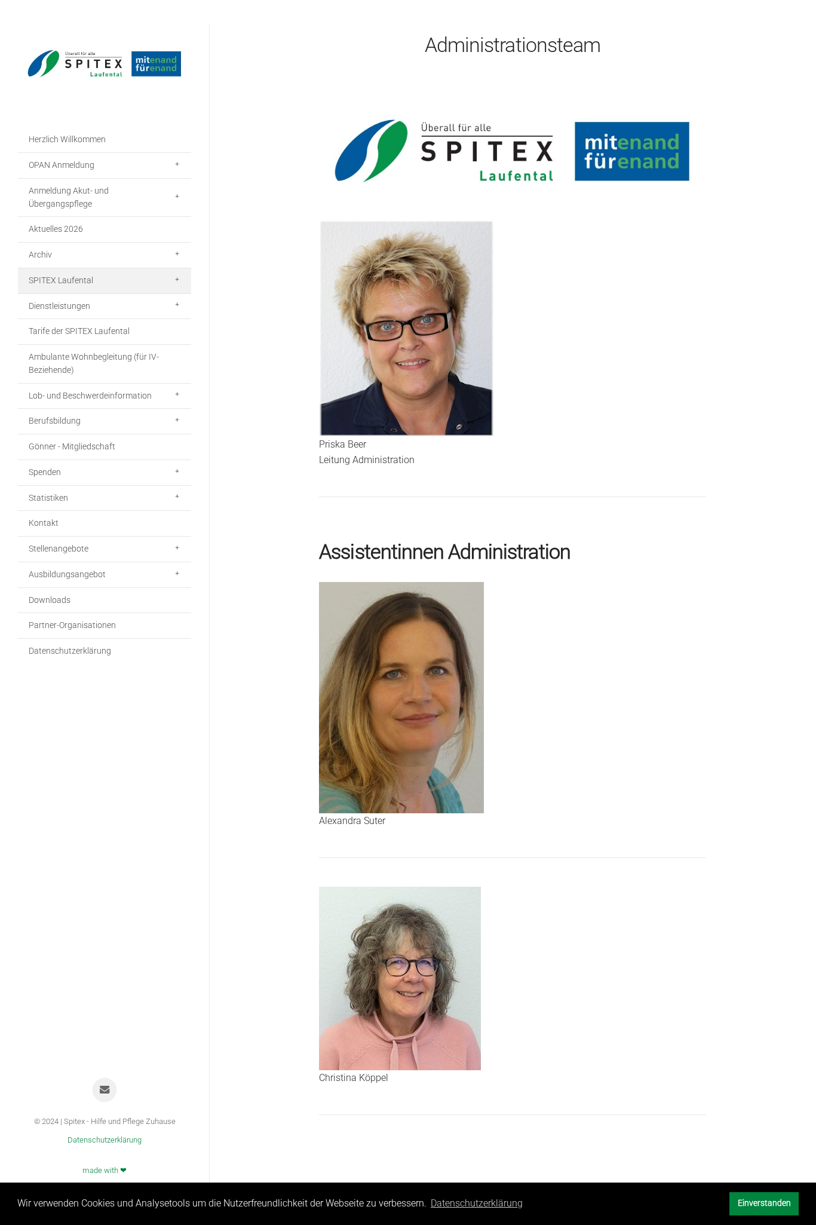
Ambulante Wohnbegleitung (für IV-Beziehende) (94, 363)
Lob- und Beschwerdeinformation (90, 395)
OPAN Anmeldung (61, 165)
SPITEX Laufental (61, 280)
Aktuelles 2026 (56, 229)
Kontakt (44, 523)
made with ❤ (104, 1170)
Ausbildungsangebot (67, 574)
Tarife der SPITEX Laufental (79, 331)
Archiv (40, 254)
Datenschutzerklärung (70, 651)
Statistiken (48, 498)
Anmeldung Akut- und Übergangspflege (69, 197)
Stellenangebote (58, 548)
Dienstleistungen (59, 306)
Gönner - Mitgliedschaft (72, 446)
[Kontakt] (105, 1090)
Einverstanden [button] (764, 1203)
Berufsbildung (55, 420)
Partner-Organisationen (72, 625)
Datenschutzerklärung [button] (477, 1203)
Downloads (49, 600)
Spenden (45, 472)
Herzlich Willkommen (67, 139)
